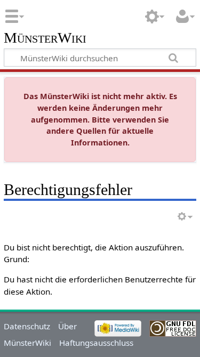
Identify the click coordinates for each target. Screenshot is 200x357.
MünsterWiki (45, 38)
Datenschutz (27, 326)
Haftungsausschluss (96, 342)
